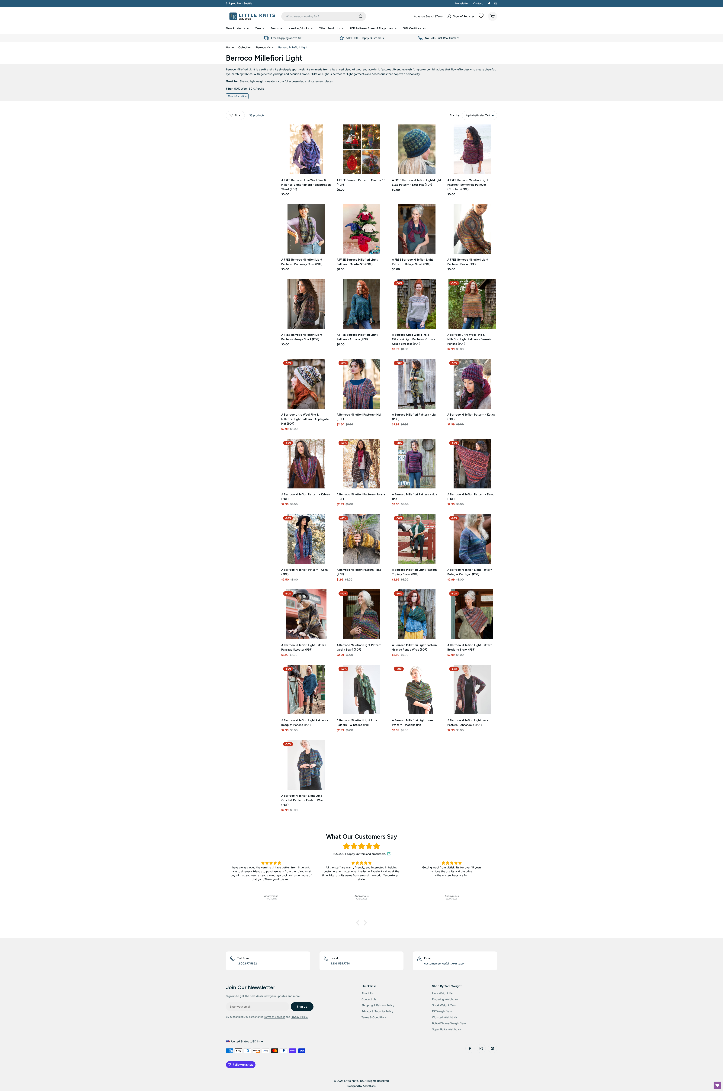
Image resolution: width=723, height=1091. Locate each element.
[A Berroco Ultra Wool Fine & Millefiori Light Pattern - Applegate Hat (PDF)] (306, 384)
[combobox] (323, 16)
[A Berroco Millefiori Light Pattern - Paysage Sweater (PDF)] (306, 614)
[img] (361, 846)
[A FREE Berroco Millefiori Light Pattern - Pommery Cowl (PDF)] (306, 229)
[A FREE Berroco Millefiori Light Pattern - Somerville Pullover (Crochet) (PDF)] (472, 149)
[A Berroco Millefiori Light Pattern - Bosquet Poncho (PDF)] (306, 689)
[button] (358, 922)
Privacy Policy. (299, 1017)
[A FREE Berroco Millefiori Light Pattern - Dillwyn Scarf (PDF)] (417, 229)
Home (230, 47)
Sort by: (455, 115)
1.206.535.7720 (340, 963)
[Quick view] (325, 132)
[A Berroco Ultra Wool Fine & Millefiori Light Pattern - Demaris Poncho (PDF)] (472, 304)
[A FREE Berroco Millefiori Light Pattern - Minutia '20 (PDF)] (361, 229)
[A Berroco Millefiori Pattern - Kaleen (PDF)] (306, 463)
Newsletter (462, 3)
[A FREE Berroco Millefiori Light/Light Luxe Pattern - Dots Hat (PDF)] (417, 149)
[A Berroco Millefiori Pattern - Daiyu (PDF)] (472, 463)
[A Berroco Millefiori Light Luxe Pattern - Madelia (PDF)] (417, 689)
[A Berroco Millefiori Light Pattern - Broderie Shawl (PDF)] (472, 614)
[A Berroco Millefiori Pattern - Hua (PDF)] (417, 463)
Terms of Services (274, 1017)
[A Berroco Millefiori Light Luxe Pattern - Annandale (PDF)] (472, 689)
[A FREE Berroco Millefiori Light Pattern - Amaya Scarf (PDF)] (306, 304)
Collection (244, 47)
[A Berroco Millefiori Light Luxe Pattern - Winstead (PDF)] (361, 689)
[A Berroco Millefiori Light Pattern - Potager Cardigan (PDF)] (472, 539)
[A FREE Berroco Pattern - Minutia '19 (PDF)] (361, 149)
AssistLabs (369, 1086)
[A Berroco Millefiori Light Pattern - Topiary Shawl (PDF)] (417, 539)
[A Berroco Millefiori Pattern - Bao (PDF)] (361, 539)
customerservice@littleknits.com (445, 963)
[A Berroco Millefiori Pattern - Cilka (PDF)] (306, 539)
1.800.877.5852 (247, 963)
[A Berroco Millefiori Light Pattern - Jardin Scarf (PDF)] (361, 614)
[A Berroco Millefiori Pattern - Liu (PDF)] (417, 384)
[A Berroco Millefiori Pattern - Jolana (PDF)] (361, 463)
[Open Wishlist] (717, 1085)
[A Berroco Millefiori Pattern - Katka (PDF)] (472, 384)
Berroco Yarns (265, 47)
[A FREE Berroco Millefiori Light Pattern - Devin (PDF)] (472, 229)
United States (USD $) (245, 1041)
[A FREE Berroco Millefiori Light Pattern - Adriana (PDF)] (361, 304)
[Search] (360, 16)
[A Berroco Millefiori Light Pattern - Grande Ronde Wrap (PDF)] (417, 614)
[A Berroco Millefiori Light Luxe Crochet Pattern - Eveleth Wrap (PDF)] (306, 765)
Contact (478, 3)
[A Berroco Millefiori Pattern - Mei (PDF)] (361, 384)
